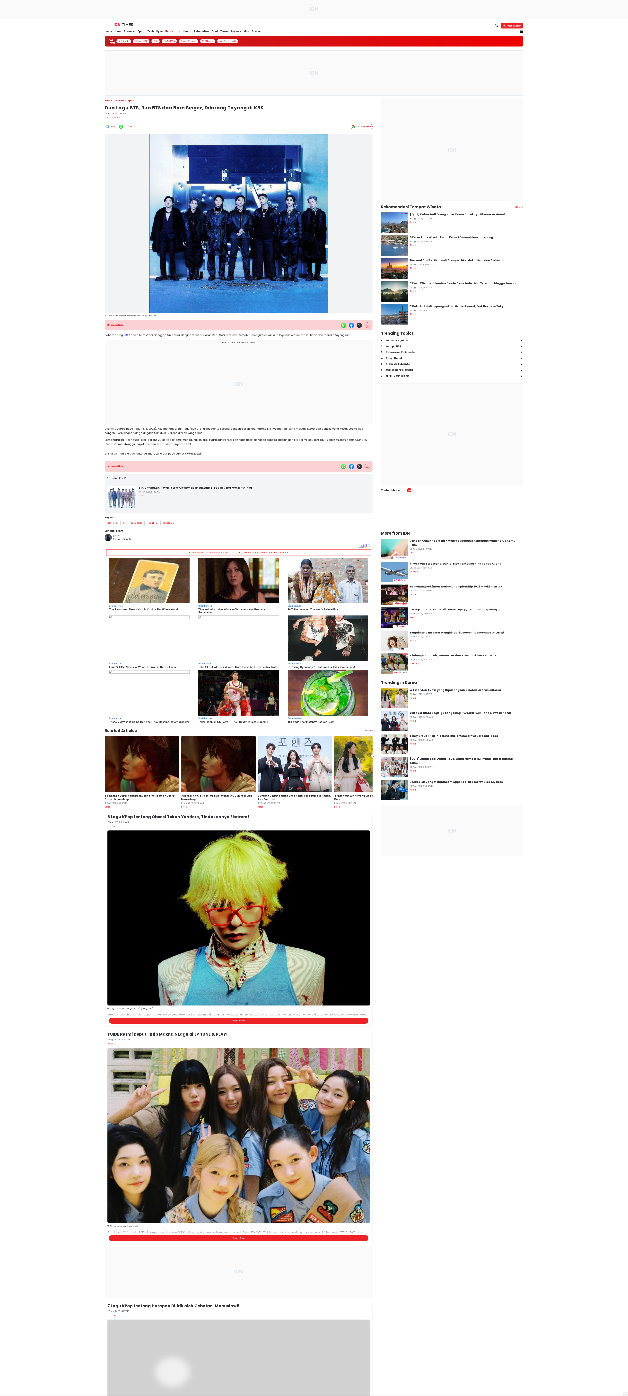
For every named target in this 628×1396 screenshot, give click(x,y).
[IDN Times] (123, 24)
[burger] (521, 31)
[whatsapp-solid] (343, 325)
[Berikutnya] (373, 756)
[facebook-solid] (351, 325)
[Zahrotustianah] (108, 537)
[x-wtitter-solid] (359, 325)
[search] (497, 26)
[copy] (367, 325)
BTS (127, 335)
